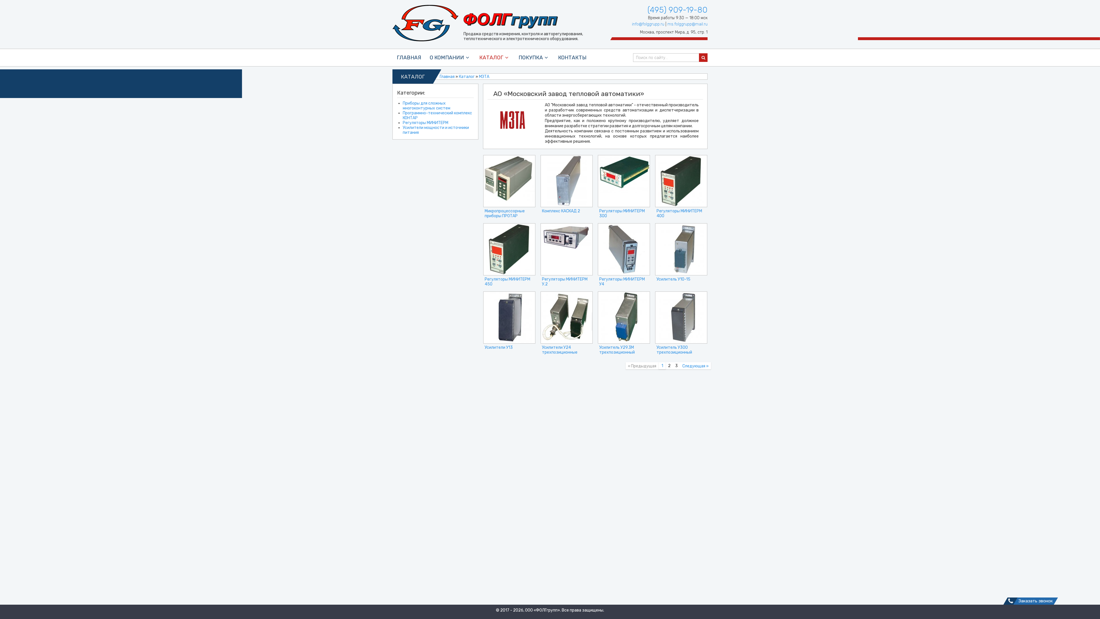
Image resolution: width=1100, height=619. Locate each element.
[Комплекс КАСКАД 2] (567, 181)
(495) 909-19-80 (677, 10)
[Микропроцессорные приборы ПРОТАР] (509, 181)
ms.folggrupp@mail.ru (687, 24)
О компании (447, 57)
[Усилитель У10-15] (681, 249)
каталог (491, 57)
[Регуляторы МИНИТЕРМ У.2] (567, 249)
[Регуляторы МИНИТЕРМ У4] (624, 249)
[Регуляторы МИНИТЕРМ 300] (624, 181)
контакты (572, 57)
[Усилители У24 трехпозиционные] (567, 317)
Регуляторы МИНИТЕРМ (425, 122)
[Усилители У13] (509, 317)
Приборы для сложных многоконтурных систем (426, 106)
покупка (530, 57)
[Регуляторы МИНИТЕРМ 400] (681, 181)
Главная (409, 57)
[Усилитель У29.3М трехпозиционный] (624, 317)
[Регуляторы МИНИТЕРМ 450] (509, 249)
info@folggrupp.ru (648, 24)
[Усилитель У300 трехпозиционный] (681, 317)
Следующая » (695, 366)
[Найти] (703, 57)
